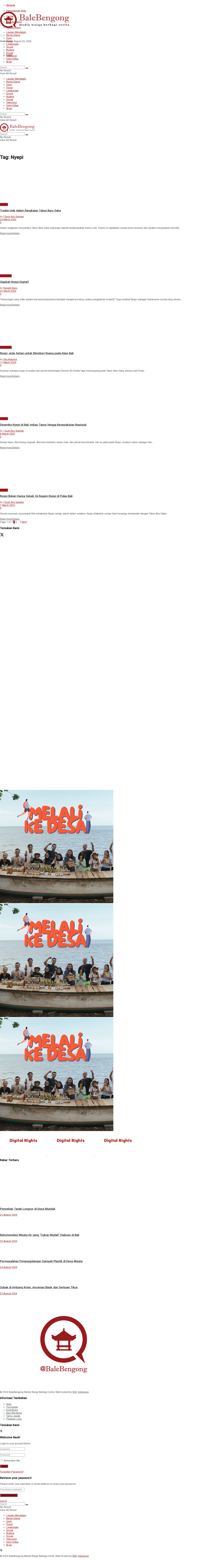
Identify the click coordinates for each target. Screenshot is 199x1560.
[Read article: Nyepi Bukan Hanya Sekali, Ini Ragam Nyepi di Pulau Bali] (99, 469)
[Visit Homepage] (36, 27)
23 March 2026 (8, 291)
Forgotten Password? (12, 1471)
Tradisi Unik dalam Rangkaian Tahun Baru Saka (30, 210)
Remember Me (12, 1460)
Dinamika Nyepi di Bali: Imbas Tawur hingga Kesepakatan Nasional (43, 424)
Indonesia (83, 1392)
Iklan (8, 1404)
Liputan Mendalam (16, 32)
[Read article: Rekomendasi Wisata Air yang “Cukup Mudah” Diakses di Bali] (99, 1223)
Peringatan (12, 1407)
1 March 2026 (7, 505)
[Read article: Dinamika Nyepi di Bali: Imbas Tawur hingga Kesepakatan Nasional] (99, 397)
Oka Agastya (10, 359)
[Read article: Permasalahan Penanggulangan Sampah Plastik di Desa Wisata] (99, 1250)
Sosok (9, 47)
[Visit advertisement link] (93, 641)
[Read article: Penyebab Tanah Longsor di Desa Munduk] (99, 1184)
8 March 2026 (7, 433)
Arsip (9, 61)
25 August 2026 (8, 1214)
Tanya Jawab (13, 1416)
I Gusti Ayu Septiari (13, 216)
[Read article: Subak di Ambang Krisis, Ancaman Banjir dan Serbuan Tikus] (99, 1276)
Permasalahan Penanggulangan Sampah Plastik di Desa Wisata (41, 1261)
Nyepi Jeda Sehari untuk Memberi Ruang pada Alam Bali (37, 353)
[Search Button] (26, 68)
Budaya (10, 49)
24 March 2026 (8, 219)
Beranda (10, 5)
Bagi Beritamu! (14, 1413)
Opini (9, 38)
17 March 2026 (8, 362)
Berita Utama (13, 35)
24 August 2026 (8, 1267)
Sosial (9, 52)
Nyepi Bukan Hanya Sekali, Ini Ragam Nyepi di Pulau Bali (36, 496)
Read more (10, 233)
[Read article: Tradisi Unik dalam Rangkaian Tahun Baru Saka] (99, 183)
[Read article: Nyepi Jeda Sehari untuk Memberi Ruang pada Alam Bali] (99, 326)
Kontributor (12, 1410)
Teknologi (11, 55)
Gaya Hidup (12, 58)
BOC (74, 1392)
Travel (9, 41)
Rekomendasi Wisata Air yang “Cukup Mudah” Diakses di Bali (39, 1235)
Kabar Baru (6, 275)
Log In (3, 1500)
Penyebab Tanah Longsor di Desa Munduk (27, 1209)
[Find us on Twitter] (1, 46)
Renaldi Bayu (10, 288)
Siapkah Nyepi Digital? (14, 282)
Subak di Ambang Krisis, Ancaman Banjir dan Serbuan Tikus (39, 1287)
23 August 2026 (8, 1293)
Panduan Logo (14, 1418)
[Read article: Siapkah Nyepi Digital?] (99, 254)
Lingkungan (12, 44)
